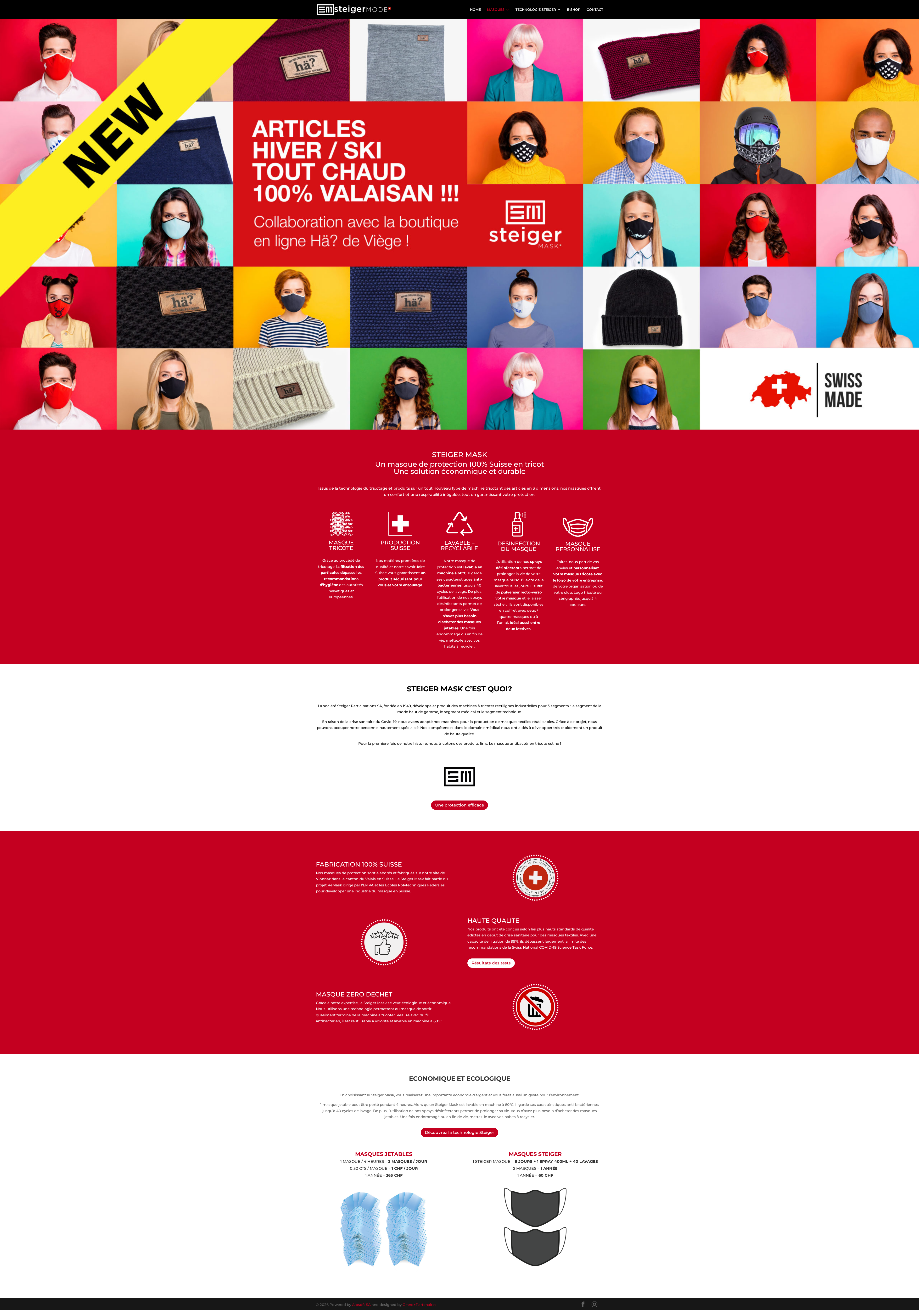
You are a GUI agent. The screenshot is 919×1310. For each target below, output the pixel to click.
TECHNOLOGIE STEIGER (536, 10)
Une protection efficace (459, 805)
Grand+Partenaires (420, 1304)
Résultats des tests (491, 963)
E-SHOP (573, 10)
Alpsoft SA (361, 1304)
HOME (475, 10)
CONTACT (595, 10)
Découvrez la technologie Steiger (459, 1132)
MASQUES (495, 10)
